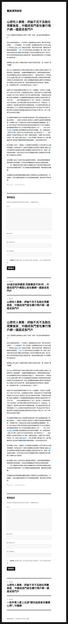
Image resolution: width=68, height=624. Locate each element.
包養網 (23, 137)
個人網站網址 (10, 251)
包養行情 (11, 130)
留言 (8, 206)
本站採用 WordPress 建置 (22, 618)
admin (11, 184)
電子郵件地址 (11, 242)
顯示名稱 (10, 233)
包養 (11, 77)
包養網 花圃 (17, 47)
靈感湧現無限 (14, 10)
